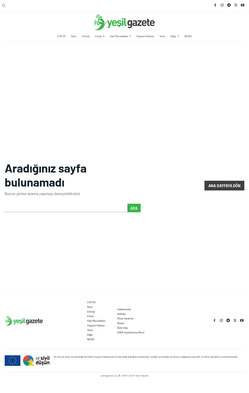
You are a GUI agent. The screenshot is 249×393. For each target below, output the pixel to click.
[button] (4, 6)
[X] (235, 5)
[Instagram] (222, 5)
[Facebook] (215, 5)
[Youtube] (242, 5)
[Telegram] (228, 5)
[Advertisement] (124, 71)
